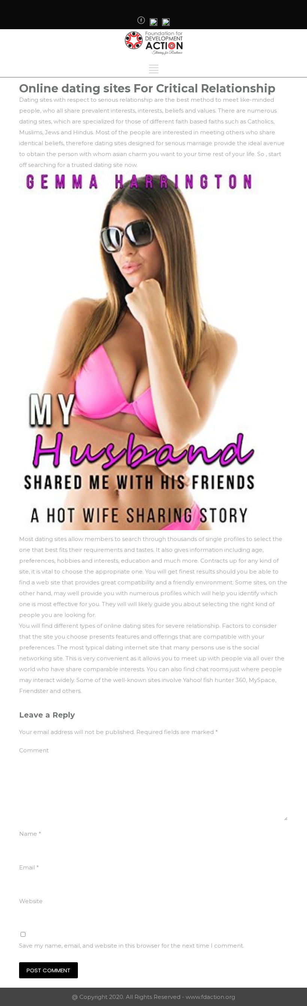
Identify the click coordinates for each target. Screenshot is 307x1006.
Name (30, 833)
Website (31, 901)
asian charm (130, 154)
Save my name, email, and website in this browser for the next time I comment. (131, 945)
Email (29, 867)
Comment (34, 750)
